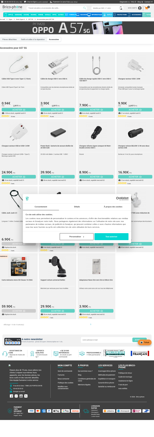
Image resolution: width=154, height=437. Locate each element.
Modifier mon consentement (63, 387)
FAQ (132, 2)
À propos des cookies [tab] (113, 207)
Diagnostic (124, 2)
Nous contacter (63, 379)
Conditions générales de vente (87, 380)
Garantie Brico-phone (106, 383)
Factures (61, 375)
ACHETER (17, 109)
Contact (147, 2)
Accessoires (54, 39)
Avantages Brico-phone (107, 371)
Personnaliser (75, 237)
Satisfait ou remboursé (106, 387)
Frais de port (123, 385)
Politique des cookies (65, 383)
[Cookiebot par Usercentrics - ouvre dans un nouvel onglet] (117, 198)
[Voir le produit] (19, 64)
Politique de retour (125, 373)
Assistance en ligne (125, 381)
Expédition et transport (106, 379)
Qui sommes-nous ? (85, 371)
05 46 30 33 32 (13, 2)
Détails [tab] (77, 207)
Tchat (146, 342)
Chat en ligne (37, 2)
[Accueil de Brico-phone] (12, 8)
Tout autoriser (111, 237)
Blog (139, 2)
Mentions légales (84, 385)
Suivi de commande (65, 371)
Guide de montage (125, 377)
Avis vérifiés (122, 388)
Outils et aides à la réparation (33, 39)
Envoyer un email (19, 391)
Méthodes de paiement (106, 375)
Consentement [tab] (41, 207)
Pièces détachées (9, 39)
